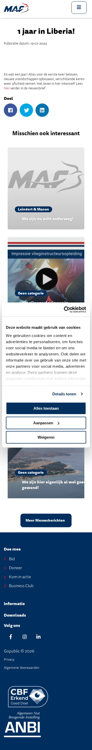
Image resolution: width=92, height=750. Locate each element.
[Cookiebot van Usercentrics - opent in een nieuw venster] (65, 309)
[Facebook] (10, 110)
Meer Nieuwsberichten (45, 520)
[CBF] (28, 696)
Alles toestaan (46, 408)
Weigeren (46, 437)
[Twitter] (26, 110)
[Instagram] (24, 636)
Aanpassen (43, 423)
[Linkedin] (38, 636)
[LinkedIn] (42, 110)
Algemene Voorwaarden (21, 667)
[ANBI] (22, 724)
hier (7, 88)
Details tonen (64, 394)
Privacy (9, 659)
